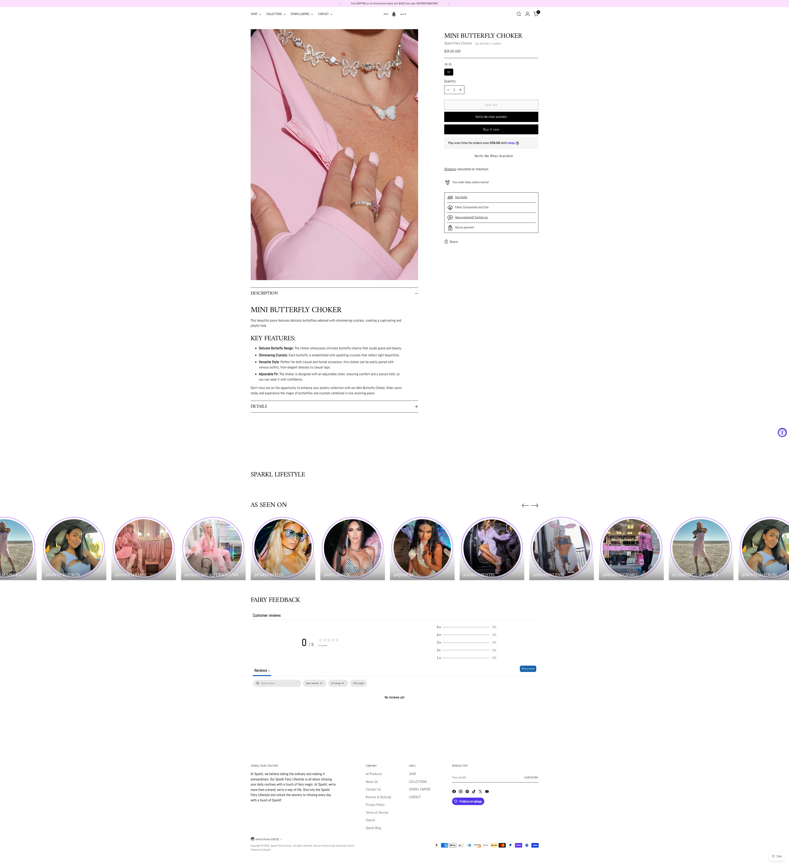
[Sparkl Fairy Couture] (394, 14)
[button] (466, 627)
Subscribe (531, 777)
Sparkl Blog (373, 828)
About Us (372, 781)
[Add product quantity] (460, 90)
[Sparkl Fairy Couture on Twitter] (480, 792)
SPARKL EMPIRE (420, 789)
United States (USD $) (267, 839)
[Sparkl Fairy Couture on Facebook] (454, 792)
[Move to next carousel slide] (534, 448)
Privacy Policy (375, 804)
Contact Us (373, 789)
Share (454, 241)
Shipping (450, 169)
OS (448, 71)
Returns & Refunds (378, 797)
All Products (374, 774)
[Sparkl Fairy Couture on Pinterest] (467, 792)
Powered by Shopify (261, 849)
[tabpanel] (394, 711)
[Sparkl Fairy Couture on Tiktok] (474, 792)
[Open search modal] (519, 14)
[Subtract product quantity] (448, 90)
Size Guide (461, 197)
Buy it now (491, 129)
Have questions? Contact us (471, 217)
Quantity (450, 81)
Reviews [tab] (262, 670)
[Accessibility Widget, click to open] (782, 432)
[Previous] (339, 3)
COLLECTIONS (418, 781)
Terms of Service (377, 812)
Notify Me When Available (494, 156)
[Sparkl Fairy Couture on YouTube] (487, 792)
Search (370, 820)
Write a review (528, 668)
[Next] (449, 3)
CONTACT (415, 797)
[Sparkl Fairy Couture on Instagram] (461, 792)
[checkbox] (358, 683)
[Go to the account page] (527, 14)
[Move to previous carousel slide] (525, 448)
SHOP (412, 774)
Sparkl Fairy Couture (458, 43)
